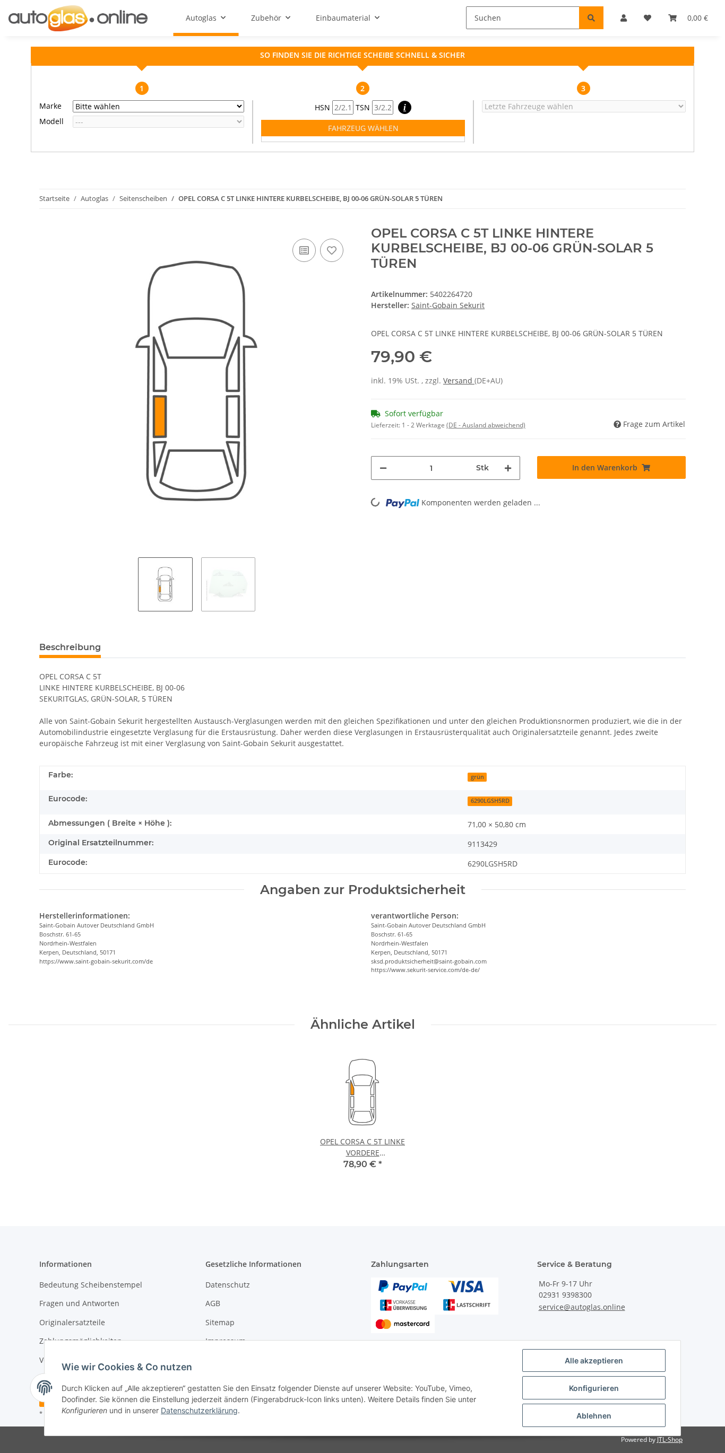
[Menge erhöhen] (508, 468)
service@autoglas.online (582, 1307)
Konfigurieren (594, 1388)
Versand (458, 380)
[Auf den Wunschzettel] (331, 250)
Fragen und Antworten (79, 1303)
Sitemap (220, 1322)
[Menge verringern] (383, 468)
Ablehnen (593, 1415)
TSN (364, 107)
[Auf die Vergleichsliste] (304, 250)
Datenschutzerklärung (199, 1410)
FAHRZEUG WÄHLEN (363, 128)
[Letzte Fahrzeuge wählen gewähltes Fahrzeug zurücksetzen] (584, 106)
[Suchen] (591, 17)
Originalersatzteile (72, 1322)
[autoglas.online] (78, 18)
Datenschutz (227, 1285)
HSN (323, 107)
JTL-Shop (670, 1439)
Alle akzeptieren (594, 1360)
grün (477, 777)
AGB (212, 1303)
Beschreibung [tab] (70, 647)
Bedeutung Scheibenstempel (90, 1285)
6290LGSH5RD (490, 800)
